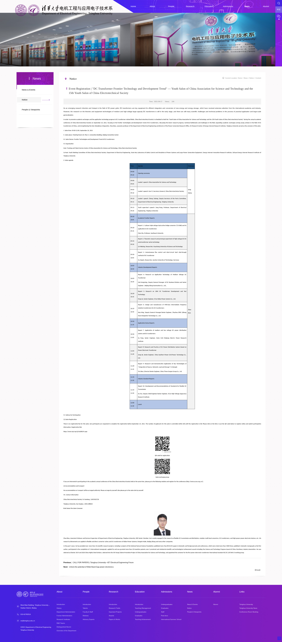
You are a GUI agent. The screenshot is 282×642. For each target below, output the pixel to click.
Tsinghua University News (248, 608)
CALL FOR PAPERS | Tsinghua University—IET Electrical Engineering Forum (98, 562)
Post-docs (164, 616)
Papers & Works (114, 619)
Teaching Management (143, 608)
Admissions (166, 591)
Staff (162, 612)
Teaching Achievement (143, 619)
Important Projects (115, 612)
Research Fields (114, 608)
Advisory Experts (88, 619)
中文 (278, 9)
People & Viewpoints (31, 110)
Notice (24, 100)
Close (258, 570)
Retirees (86, 616)
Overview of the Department (66, 631)
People (86, 591)
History (59, 608)
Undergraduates (140, 612)
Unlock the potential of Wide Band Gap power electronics (88, 567)
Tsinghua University (246, 604)
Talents (85, 608)
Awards (111, 616)
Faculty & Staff (88, 612)
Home (240, 78)
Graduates (138, 616)
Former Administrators (64, 616)
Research (113, 591)
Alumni (216, 591)
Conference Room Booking (248, 612)
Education (140, 591)
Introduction (61, 604)
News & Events (28, 90)
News (246, 78)
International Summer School (171, 619)
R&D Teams (61, 623)
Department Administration (66, 612)
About (59, 591)
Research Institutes (63, 619)
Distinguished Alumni (64, 627)
